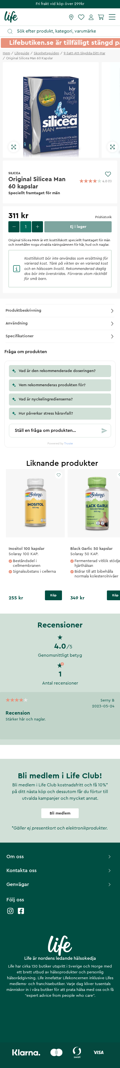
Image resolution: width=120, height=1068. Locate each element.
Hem (6, 53)
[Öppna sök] (62, 31)
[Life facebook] (21, 914)
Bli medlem (60, 813)
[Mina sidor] (91, 17)
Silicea (14, 173)
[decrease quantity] (14, 226)
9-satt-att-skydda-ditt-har (84, 53)
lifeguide (22, 53)
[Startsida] (11, 16)
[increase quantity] (37, 226)
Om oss (15, 856)
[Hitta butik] (71, 17)
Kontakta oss (21, 870)
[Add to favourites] (108, 174)
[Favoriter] (81, 17)
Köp (53, 595)
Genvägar (17, 884)
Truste (68, 443)
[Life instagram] (10, 914)
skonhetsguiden (46, 53)
